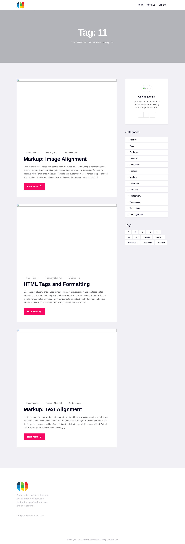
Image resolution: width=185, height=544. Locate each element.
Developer (134, 164)
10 (150, 232)
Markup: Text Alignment (53, 409)
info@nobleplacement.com (30, 515)
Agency (133, 140)
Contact (162, 5)
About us (151, 5)
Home (140, 5)
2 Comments (74, 278)
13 (137, 237)
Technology (135, 208)
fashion (159, 237)
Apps (132, 146)
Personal (134, 189)
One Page (134, 183)
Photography (135, 196)
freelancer (132, 242)
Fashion (133, 171)
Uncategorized (136, 214)
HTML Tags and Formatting (57, 284)
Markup (133, 177)
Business (134, 152)
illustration (147, 242)
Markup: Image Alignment (55, 159)
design (147, 237)
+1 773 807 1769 (38, 512)
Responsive (135, 202)
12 (129, 237)
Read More (32, 186)
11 (158, 232)
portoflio (161, 242)
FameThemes (32, 153)
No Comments (70, 153)
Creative (133, 158)
